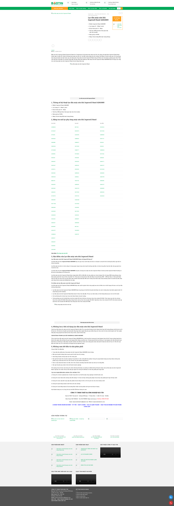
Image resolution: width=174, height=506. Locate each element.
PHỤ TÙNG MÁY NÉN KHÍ (100, 14)
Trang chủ (90, 14)
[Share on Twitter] (91, 40)
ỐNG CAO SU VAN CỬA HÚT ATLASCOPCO (59, 438)
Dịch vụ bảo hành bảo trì (83, 497)
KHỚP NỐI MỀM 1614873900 (78, 437)
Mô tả (52, 51)
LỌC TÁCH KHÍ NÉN (114, 437)
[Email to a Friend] (94, 40)
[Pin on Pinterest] (96, 40)
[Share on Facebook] (89, 40)
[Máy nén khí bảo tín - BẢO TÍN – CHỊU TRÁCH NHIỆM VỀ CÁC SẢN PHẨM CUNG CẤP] (58, 3)
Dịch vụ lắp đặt (103, 8)
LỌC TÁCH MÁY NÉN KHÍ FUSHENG (96, 438)
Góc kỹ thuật (112, 8)
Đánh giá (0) (58, 51)
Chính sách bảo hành (82, 494)
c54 (65, 500)
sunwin (90, 492)
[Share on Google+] (98, 40)
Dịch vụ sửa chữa (92, 8)
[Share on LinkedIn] (101, 40)
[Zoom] (53, 46)
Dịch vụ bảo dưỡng (81, 8)
